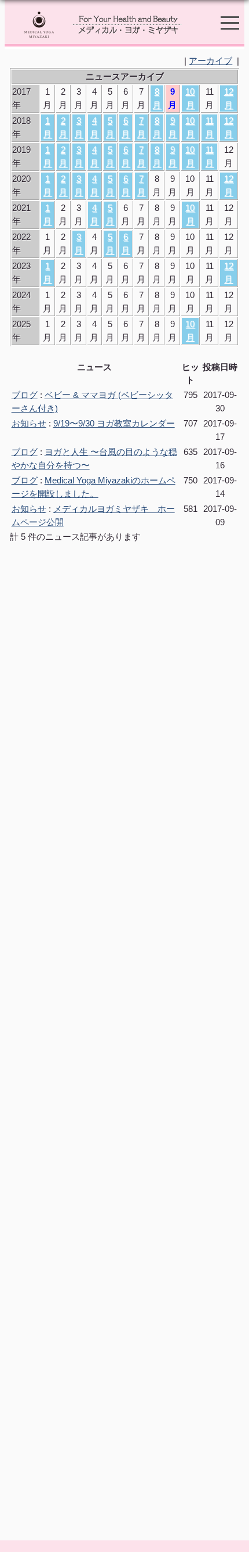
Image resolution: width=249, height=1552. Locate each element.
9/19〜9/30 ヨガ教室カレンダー (114, 423)
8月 (156, 98)
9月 (172, 127)
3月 (78, 127)
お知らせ (29, 423)
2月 (62, 127)
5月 (109, 127)
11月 (209, 127)
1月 (47, 127)
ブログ (25, 395)
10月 (190, 98)
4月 (94, 127)
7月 (141, 127)
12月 (228, 98)
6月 (125, 127)
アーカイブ (210, 61)
